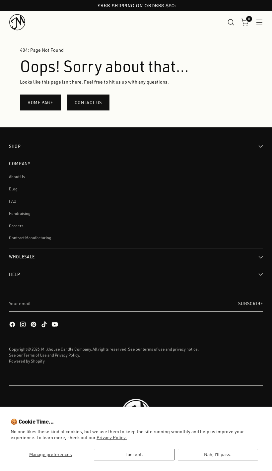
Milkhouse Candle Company (66, 349)
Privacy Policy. (112, 437)
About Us (17, 176)
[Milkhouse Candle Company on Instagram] (24, 325)
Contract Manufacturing (30, 237)
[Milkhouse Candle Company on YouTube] (55, 325)
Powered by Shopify (27, 361)
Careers (16, 225)
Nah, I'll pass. (218, 454)
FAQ (12, 201)
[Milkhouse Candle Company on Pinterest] (34, 325)
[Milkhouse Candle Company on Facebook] (13, 325)
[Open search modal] (231, 22)
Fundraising (20, 213)
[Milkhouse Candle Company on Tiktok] (45, 325)
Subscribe (250, 303)
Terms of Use (35, 355)
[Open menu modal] (259, 22)
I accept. (134, 454)
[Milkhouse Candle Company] (17, 22)
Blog (13, 188)
